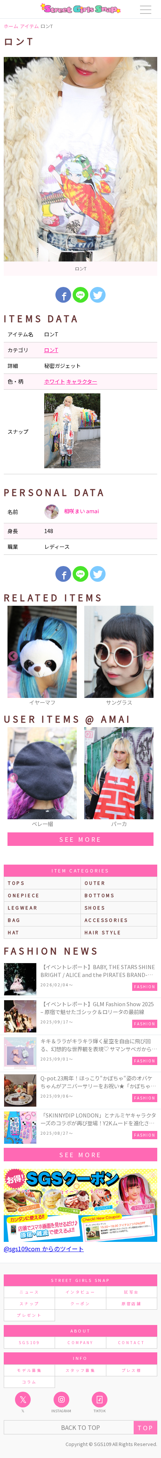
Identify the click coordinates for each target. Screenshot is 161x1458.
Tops (16, 883)
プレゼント (29, 1315)
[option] (80, 166)
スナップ (29, 1303)
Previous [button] (13, 656)
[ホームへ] (80, 8)
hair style (103, 932)
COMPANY (80, 1342)
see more (80, 839)
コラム (29, 1382)
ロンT (51, 350)
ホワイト (54, 381)
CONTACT (131, 1342)
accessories (107, 920)
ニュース (29, 1292)
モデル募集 (29, 1370)
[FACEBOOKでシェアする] (63, 295)
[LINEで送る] (80, 295)
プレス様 (132, 1370)
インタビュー (80, 1292)
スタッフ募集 (80, 1370)
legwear (23, 907)
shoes (95, 907)
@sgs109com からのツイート (44, 1248)
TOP (145, 1427)
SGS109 (29, 1342)
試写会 (131, 1292)
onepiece (24, 895)
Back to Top (80, 1427)
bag (14, 920)
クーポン (80, 1303)
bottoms (100, 895)
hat (14, 932)
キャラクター (81, 381)
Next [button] (148, 656)
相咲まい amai (81, 511)
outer (95, 883)
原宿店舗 (132, 1303)
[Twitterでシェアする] (98, 295)
